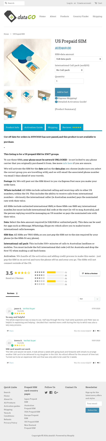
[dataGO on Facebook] (50, 393)
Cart (100, 3)
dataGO (51, 436)
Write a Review (91, 273)
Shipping (97, 16)
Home (42, 16)
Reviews (10, 293)
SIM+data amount (64, 54)
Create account (84, 3)
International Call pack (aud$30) (72, 65)
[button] (94, 331)
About (53, 16)
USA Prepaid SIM (32, 412)
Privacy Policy (10, 423)
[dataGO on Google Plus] (56, 393)
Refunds (7, 419)
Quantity (60, 76)
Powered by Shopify (65, 436)
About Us (8, 399)
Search (7, 392)
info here (68, 163)
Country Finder (81, 16)
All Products (9, 403)
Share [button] (11, 331)
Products (64, 16)
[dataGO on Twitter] (46, 393)
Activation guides (12, 406)
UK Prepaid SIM (31, 422)
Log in (70, 3)
